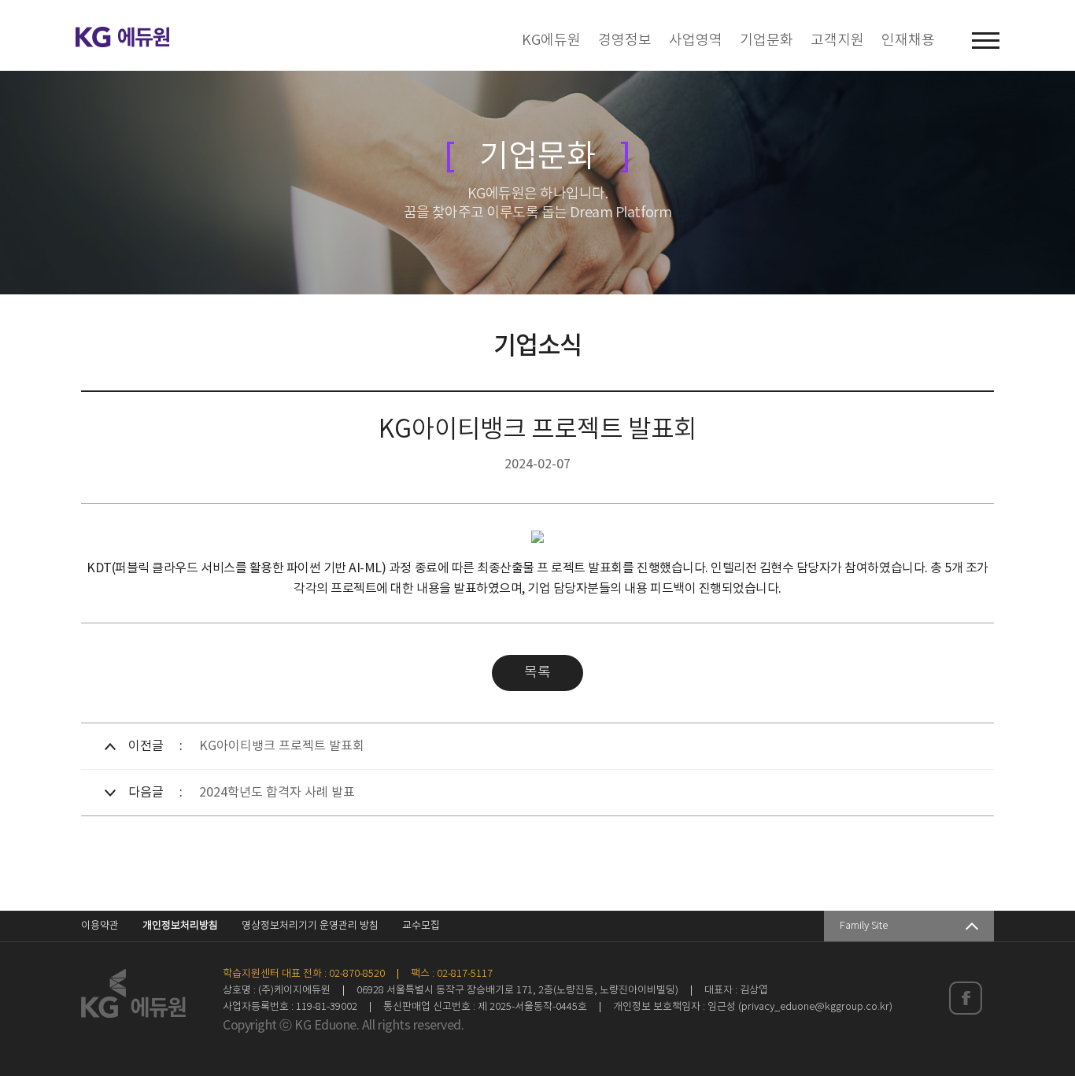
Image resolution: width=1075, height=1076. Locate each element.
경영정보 (625, 40)
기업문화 (766, 40)
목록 (537, 673)
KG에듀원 (551, 40)
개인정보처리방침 (180, 926)
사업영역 (695, 40)
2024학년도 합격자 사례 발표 (277, 793)
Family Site (864, 926)
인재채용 (908, 40)
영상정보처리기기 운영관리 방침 (310, 926)
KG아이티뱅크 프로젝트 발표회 (281, 746)
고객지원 (837, 40)
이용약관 (100, 926)
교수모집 (421, 926)
